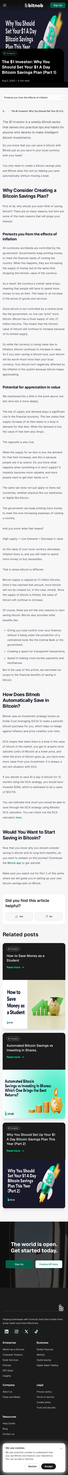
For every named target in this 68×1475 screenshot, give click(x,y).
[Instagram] (16, 1331)
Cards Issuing (44, 1359)
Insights (7, 1375)
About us (7, 1391)
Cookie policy (44, 1402)
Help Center (9, 1423)
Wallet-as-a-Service (13, 1349)
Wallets (41, 1354)
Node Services (10, 1359)
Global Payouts (45, 1349)
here (18, 817)
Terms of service (45, 1396)
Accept (49, 1466)
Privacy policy (44, 1391)
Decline (32, 1466)
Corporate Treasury (13, 1354)
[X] (26, 1331)
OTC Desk (8, 1370)
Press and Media (11, 1396)
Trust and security (46, 1407)
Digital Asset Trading (47, 1365)
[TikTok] (36, 1331)
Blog (4, 111)
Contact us (8, 1434)
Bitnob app (14, 863)
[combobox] (34, 97)
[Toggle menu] (5, 5)
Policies (7, 1365)
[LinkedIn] (7, 1331)
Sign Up (57, 5)
